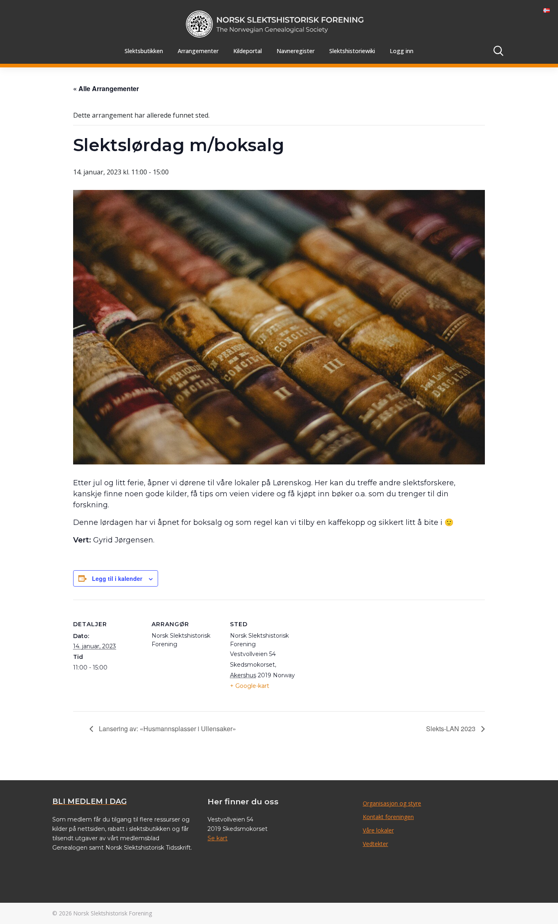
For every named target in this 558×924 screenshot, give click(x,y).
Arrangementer (198, 51)
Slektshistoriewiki (352, 51)
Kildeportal (247, 51)
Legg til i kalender (117, 578)
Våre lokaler (378, 830)
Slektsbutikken (144, 51)
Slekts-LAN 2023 (451, 728)
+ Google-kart (249, 686)
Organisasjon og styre (392, 803)
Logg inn (401, 51)
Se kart (218, 838)
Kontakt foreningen (388, 817)
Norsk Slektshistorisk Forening (113, 913)
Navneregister (296, 51)
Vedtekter (375, 844)
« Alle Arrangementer (106, 88)
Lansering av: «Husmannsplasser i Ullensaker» (166, 728)
